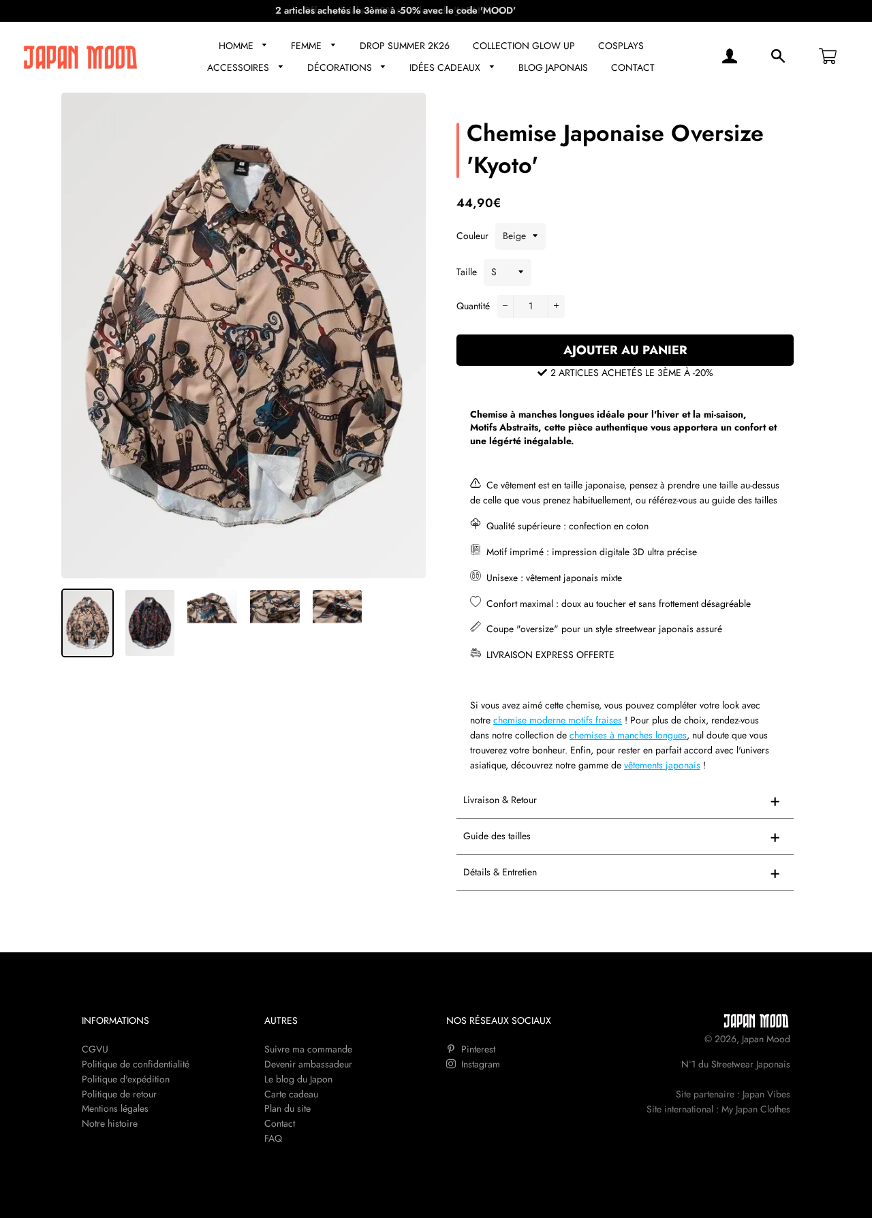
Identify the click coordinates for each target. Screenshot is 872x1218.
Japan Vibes (766, 1094)
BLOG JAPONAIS (553, 67)
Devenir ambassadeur (308, 1064)
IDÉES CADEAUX (446, 67)
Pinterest (476, 1049)
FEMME (307, 45)
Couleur (472, 236)
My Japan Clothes (755, 1109)
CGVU (95, 1049)
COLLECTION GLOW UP (524, 45)
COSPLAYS (621, 45)
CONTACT (633, 67)
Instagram (479, 1064)
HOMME (237, 45)
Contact (279, 1123)
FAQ (273, 1138)
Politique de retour (119, 1094)
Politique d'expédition (126, 1079)
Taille (466, 272)
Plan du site (287, 1108)
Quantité (473, 306)
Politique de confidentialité (135, 1064)
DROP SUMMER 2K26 (405, 45)
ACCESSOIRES (239, 67)
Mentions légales (115, 1108)
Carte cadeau (291, 1094)
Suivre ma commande (308, 1049)
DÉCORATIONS (341, 67)
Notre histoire (110, 1123)
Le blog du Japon (298, 1079)
